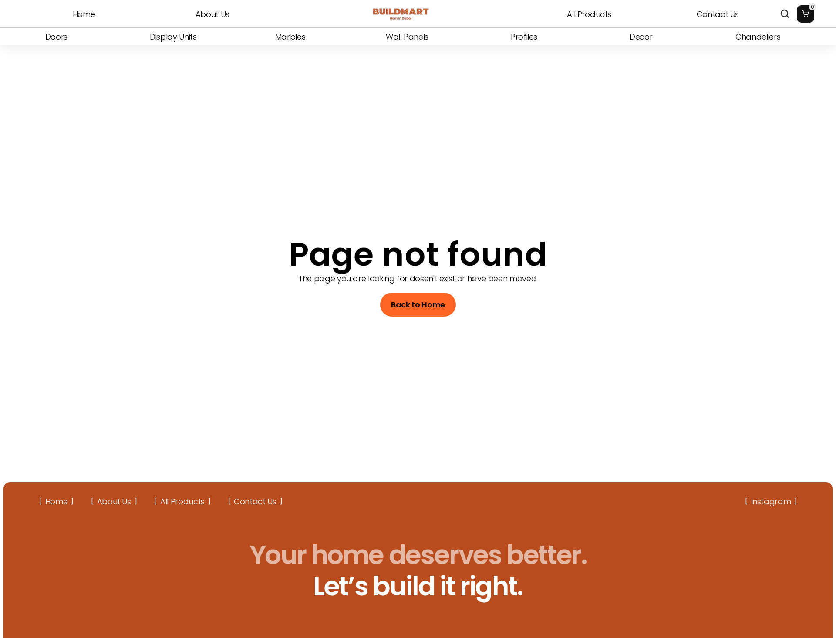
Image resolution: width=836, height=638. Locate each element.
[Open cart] (805, 14)
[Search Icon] (785, 14)
